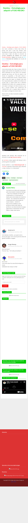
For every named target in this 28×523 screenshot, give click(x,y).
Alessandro (11, 257)
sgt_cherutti (5, 180)
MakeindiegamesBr (19, 165)
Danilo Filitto (13, 481)
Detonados (16, 5)
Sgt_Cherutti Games (16, 157)
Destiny (11, 5)
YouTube (6, 160)
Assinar (5, 285)
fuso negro (19, 177)
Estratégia (13, 177)
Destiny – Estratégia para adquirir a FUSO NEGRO (14, 47)
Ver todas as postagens (20, 183)
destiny (8, 177)
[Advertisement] (14, 30)
